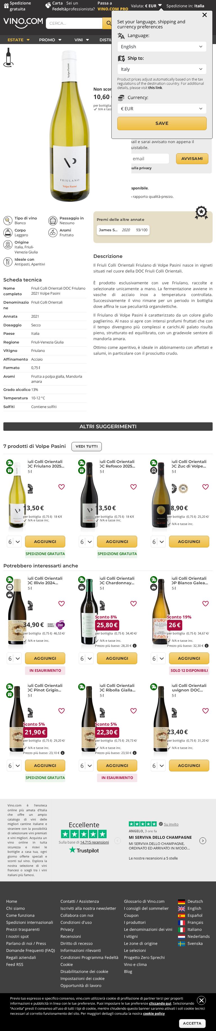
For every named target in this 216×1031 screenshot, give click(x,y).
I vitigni (131, 936)
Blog (128, 971)
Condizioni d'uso (76, 922)
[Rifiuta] (201, 1000)
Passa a (113, 6)
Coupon (131, 915)
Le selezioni (135, 950)
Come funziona (20, 915)
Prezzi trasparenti (23, 929)
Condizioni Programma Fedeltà (89, 957)
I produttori (135, 922)
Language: (138, 35)
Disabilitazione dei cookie (84, 971)
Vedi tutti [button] (87, 446)
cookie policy (154, 1013)
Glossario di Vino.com (144, 901)
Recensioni (70, 936)
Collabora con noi (76, 915)
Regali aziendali (21, 957)
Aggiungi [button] (45, 541)
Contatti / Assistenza (79, 901)
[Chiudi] (204, 15)
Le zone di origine (141, 943)
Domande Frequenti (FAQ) (30, 950)
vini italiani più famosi (27, 872)
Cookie (66, 964)
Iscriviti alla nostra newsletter (88, 908)
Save (162, 123)
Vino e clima (135, 964)
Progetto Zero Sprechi (144, 957)
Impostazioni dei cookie (82, 978)
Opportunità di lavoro (80, 985)
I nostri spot (17, 936)
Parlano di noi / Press (26, 943)
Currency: (137, 97)
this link (155, 87)
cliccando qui (160, 1003)
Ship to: (135, 58)
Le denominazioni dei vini (148, 929)
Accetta (192, 1023)
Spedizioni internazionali (29, 922)
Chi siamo (15, 908)
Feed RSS (14, 964)
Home (11, 901)
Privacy (67, 929)
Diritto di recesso (76, 943)
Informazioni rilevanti (80, 950)
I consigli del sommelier (146, 908)
